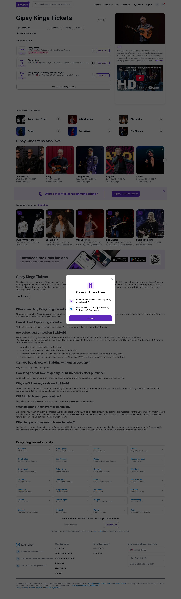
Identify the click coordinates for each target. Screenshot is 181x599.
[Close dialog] (112, 279)
